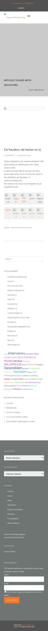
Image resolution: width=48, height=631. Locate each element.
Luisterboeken (18, 382)
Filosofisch (29, 354)
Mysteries (26, 361)
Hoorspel (10, 295)
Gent (37, 354)
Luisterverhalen (13, 313)
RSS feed (24, 199)
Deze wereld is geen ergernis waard (20, 421)
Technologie (12, 345)
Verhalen (20, 372)
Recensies (11, 336)
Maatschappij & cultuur (21, 228)
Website (16, 200)
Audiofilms (25, 375)
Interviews (16, 353)
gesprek (25, 368)
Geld (34, 372)
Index (9, 500)
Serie (6, 354)
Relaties (7, 379)
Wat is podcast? (13, 523)
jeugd (38, 382)
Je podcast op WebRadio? (23, 3)
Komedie (10, 304)
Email (6, 583)
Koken (29, 372)
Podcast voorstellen (15, 510)
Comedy (14, 379)
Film (18, 385)
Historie (32, 364)
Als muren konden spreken (17, 417)
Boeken (40, 365)
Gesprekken (13, 368)
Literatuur (11, 309)
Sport (9, 340)
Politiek (10, 331)
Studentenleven (27, 389)
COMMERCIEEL (34, 368)
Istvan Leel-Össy (28, 625)
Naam (6, 575)
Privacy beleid (9, 552)
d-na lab (9, 403)
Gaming (34, 375)
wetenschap (36, 379)
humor (18, 375)
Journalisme (30, 382)
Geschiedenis (26, 357)
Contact (10, 491)
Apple (8, 210)
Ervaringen (8, 389)
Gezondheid (10, 386)
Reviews (33, 386)
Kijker (9, 299)
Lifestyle (16, 389)
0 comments (9, 155)
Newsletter (11, 505)
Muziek (8, 360)
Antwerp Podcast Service (14, 537)
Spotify (23, 215)
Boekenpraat (11, 408)
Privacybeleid (12, 519)
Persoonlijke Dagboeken (17, 327)
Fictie (9, 281)
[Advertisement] (24, 53)
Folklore (27, 379)
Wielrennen (8, 372)
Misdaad (10, 322)
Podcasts (10, 514)
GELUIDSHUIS (13, 364)
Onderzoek (10, 357)
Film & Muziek (13, 286)
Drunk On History (13, 412)
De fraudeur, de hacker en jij (22, 149)
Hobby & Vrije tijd (14, 290)
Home (31, 90)
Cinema (25, 385)
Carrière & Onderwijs (15, 277)
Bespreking (8, 382)
